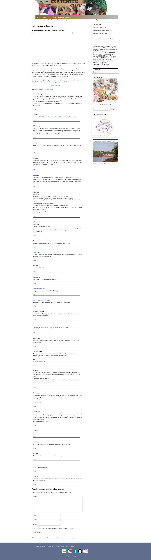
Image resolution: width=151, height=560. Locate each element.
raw (97, 59)
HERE (57, 116)
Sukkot (104, 62)
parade (95, 56)
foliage (101, 51)
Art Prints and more (105, 104)
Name (35, 515)
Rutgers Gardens (110, 61)
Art (49, 17)
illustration (96, 53)
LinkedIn (64, 549)
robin (100, 59)
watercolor (99, 64)
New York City (111, 54)
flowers (96, 51)
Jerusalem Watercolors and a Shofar (103, 39)
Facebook (75, 549)
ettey (34, 266)
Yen (34, 114)
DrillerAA (36, 222)
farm (107, 49)
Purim (98, 58)
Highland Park (42, 89)
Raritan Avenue (106, 58)
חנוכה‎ (107, 65)
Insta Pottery (85, 550)
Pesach (106, 56)
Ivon (34, 453)
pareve (101, 56)
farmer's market (112, 49)
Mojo (34, 158)
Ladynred (36, 465)
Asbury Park (99, 46)
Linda (34, 442)
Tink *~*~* (36, 351)
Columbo (35, 126)
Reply (34, 109)
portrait (94, 57)
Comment (35, 496)
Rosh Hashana (106, 59)
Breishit (114, 46)
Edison (98, 49)
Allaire (94, 46)
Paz (34, 143)
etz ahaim (103, 49)
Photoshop (113, 56)
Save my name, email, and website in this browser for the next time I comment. (54, 528)
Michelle (35, 252)
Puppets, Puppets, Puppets (100, 33)
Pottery (74, 556)
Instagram (70, 549)
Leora (35, 325)
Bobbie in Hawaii (38, 288)
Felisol (35, 192)
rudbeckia (97, 61)
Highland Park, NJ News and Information (104, 163)
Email (35, 520)
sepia (97, 62)
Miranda (35, 277)
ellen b (35, 241)
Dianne (35, 393)
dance (105, 48)
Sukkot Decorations (98, 36)
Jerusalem (102, 53)
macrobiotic (110, 53)
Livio (34, 430)
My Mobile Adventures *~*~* (40, 361)
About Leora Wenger (64, 17)
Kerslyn (35, 338)
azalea (105, 46)
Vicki (34, 476)
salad (94, 62)
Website (35, 524)
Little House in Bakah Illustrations (102, 30)
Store (54, 17)
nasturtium (105, 54)
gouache (105, 51)
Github (80, 549)
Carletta (35, 412)
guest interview (111, 51)
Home (38, 17)
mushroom (100, 54)
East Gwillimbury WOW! (40, 300)
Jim (34, 370)
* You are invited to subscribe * (101, 136)
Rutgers (103, 61)
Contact (87, 556)
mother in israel (37, 311)
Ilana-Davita (36, 94)
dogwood (109, 48)
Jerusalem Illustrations (99, 27)
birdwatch (110, 46)
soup (101, 62)
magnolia (95, 54)
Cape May (96, 48)
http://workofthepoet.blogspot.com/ (51, 82)
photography (50, 89)
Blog (44, 17)
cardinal (102, 48)
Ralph (34, 175)
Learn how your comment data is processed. (66, 538)
